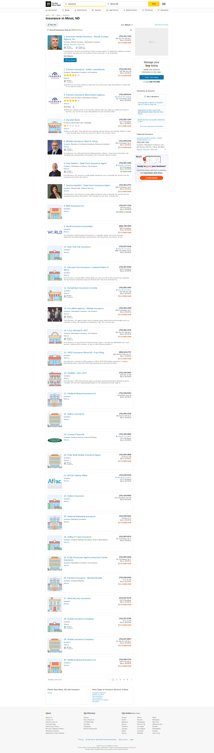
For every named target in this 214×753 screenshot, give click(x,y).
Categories (87, 726)
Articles (86, 717)
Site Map (87, 724)
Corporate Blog (51, 724)
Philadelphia (156, 729)
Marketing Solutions (52, 731)
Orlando (155, 726)
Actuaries (95, 701)
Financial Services (87, 188)
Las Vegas (140, 726)
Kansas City (141, 724)
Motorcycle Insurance (102, 144)
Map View (53, 25)
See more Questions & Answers (151, 126)
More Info (81, 44)
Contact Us (49, 720)
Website (66, 44)
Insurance (67, 42)
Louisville (140, 731)
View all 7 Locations (124, 165)
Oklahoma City (157, 724)
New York (155, 722)
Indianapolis (141, 722)
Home (48, 15)
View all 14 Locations (124, 97)
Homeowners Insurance (92, 42)
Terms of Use (122, 739)
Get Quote (71, 60)
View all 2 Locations (124, 249)
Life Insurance (92, 72)
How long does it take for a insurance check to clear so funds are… (150, 103)
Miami (154, 717)
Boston (124, 724)
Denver (124, 733)
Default (127, 25)
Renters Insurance (77, 42)
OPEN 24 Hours (77, 30)
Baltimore (125, 722)
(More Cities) (136, 713)
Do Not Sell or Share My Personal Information (101, 739)
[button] (164, 4)
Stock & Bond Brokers (100, 540)
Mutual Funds (75, 188)
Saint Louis (156, 733)
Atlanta (124, 717)
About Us (49, 717)
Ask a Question (153, 96)
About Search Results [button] (161, 25)
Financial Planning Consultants (81, 540)
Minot (58, 15)
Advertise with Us (51, 722)
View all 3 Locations (124, 290)
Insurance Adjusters (77, 581)
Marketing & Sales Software (55, 733)
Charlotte (125, 726)
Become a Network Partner (55, 729)
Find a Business (89, 720)
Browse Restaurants (90, 729)
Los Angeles (141, 729)
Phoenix (155, 731)
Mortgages (88, 123)
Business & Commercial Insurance (82, 144)
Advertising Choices (52, 726)
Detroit (139, 717)
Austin (124, 720)
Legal (131, 739)
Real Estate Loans (77, 123)
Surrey (50, 693)
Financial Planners (90, 437)
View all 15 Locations (124, 477)
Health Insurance (98, 694)
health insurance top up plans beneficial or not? (151, 120)
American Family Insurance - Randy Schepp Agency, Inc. (149, 139)
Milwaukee (155, 720)
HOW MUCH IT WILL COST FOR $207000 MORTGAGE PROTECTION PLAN (150, 112)
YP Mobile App (89, 722)
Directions (73, 44)
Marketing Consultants (78, 519)
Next (131, 679)
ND (53, 15)
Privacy (80, 739)
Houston (140, 720)
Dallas (124, 731)
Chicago (124, 729)
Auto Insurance (76, 98)
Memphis (140, 733)
